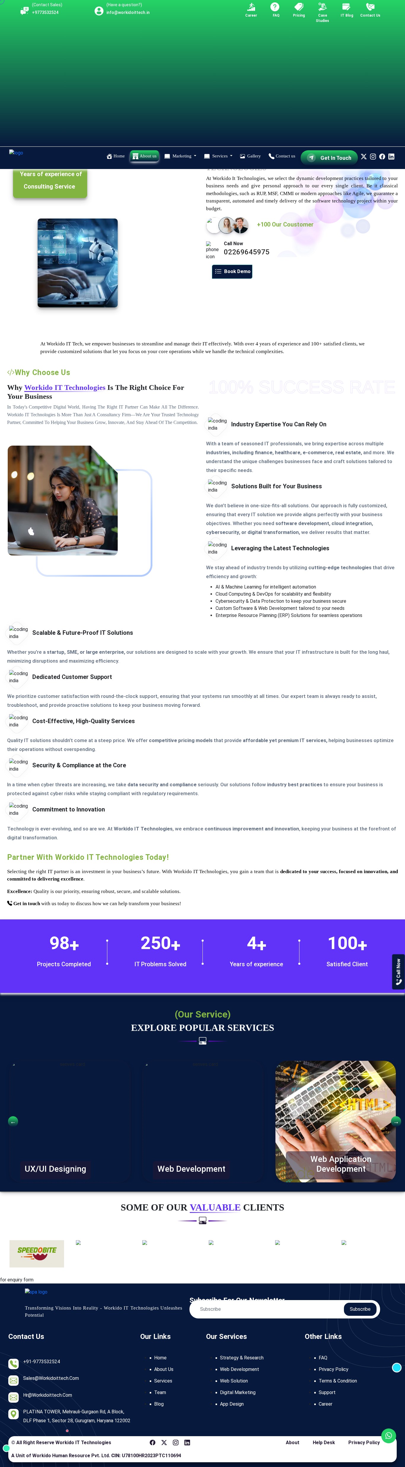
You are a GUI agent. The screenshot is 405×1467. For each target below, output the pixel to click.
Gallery (253, 156)
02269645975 (247, 252)
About (292, 1442)
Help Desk (324, 1442)
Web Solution (234, 1381)
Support (327, 1392)
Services (163, 1381)
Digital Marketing (238, 1392)
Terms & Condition (338, 1381)
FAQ (323, 1358)
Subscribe (360, 1309)
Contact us (285, 156)
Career (325, 1404)
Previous (11, 1122)
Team (160, 1392)
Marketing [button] (182, 156)
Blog (159, 1404)
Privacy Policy (333, 1369)
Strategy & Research (242, 1358)
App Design (232, 1404)
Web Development (239, 1369)
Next (394, 1122)
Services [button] (220, 156)
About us (147, 156)
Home (118, 156)
